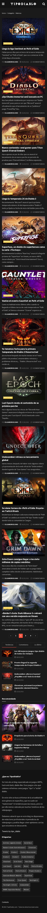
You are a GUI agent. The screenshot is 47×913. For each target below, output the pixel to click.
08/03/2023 (9, 729)
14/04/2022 (25, 164)
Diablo (5, 852)
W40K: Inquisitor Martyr (11, 889)
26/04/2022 (25, 113)
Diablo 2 (14, 852)
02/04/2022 (25, 266)
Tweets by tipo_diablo (11, 831)
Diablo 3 (6, 857)
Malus (26, 866)
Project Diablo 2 (35, 871)
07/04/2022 (25, 212)
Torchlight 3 (34, 880)
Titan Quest (22, 880)
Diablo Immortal (28, 857)
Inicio (4, 13)
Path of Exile (7, 871)
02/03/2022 (25, 578)
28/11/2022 (20, 751)
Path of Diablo (37, 866)
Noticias (18, 13)
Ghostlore (6, 861)
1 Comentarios (39, 578)
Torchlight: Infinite (10, 885)
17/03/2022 (25, 422)
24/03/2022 (25, 368)
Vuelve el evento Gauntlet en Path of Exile (23, 300)
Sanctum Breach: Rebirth (12, 875)
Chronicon (32, 847)
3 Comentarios (39, 113)
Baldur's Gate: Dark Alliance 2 (14, 847)
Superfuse (28, 875)
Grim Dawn (18, 861)
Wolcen (26, 889)
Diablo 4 (15, 857)
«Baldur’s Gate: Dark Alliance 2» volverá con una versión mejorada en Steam (22, 615)
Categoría (10, 13)
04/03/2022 (25, 524)
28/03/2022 (25, 314)
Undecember (24, 885)
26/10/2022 (20, 762)
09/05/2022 (25, 62)
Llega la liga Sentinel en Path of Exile (20, 48)
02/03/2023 (20, 739)
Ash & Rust (28, 843)
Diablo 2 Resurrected (28, 852)
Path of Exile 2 (21, 871)
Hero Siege (29, 861)
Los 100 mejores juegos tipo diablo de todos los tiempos (29, 652)
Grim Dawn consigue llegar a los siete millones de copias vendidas (20, 561)
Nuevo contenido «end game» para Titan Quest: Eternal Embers (22, 149)
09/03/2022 (25, 473)
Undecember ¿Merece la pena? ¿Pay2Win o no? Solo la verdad (27, 675)
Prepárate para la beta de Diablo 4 (29, 735)
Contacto (5, 902)
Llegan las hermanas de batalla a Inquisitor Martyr (28, 746)
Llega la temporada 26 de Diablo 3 (19, 198)
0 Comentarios (39, 62)
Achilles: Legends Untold (12, 843)
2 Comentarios (39, 212)
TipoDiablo (23, 4)
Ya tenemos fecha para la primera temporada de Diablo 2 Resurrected (20, 350)
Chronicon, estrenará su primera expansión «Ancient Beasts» (28, 686)
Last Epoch (7, 866)
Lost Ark (17, 866)
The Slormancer (8, 880)
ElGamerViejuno (11, 62)
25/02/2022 (25, 629)
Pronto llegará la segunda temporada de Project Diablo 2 (27, 663)
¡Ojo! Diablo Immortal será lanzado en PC (22, 96)
